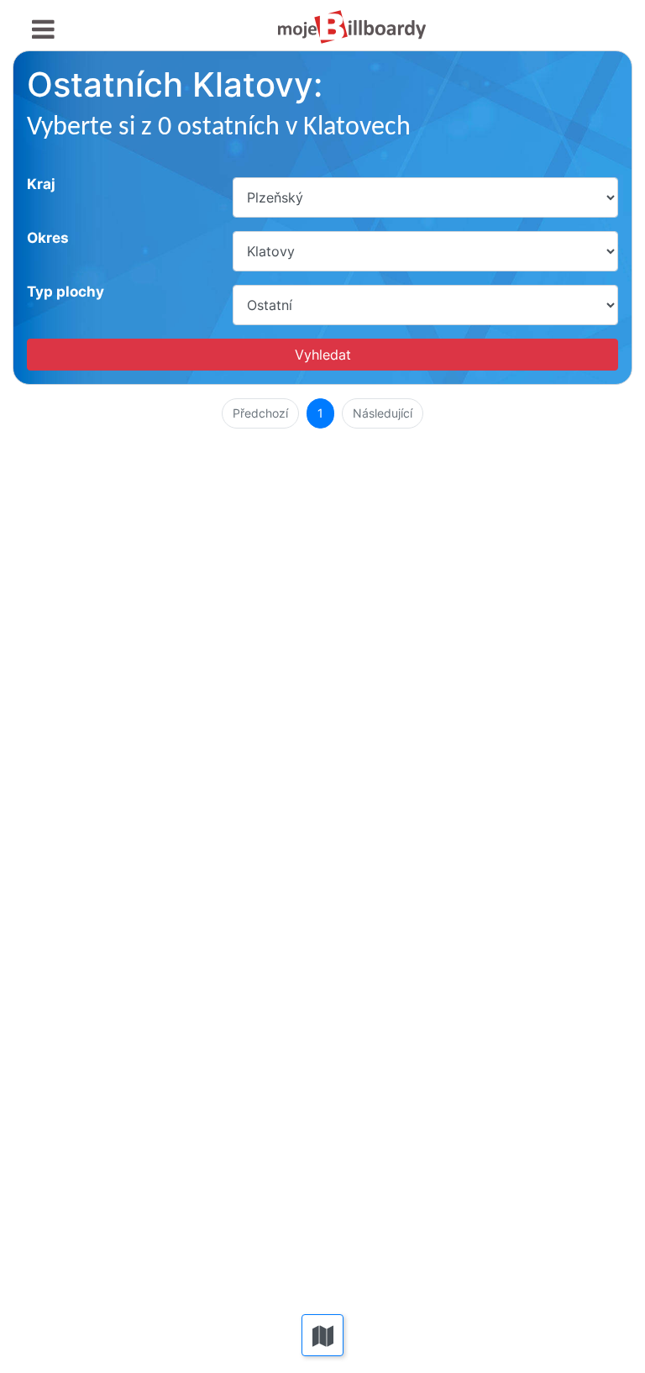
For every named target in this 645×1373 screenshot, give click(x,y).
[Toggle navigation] (43, 30)
